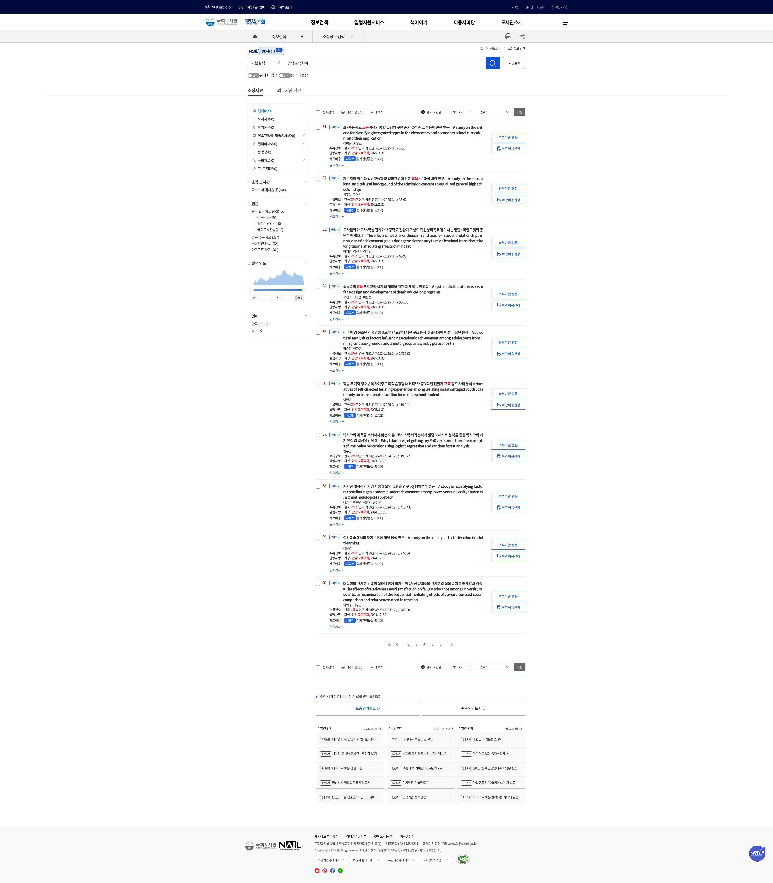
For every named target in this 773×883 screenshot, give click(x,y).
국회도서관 (221, 21)
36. (324, 383)
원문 (255, 203)
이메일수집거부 (356, 836)
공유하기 (522, 36)
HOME (255, 36)
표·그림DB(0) (267, 168)
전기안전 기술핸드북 (410, 782)
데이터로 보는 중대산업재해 (485, 753)
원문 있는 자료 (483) (266, 211)
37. (324, 434)
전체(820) (265, 110)
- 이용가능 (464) (266, 217)
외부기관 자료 (289, 90)
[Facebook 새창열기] (333, 869)
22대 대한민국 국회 (221, 7)
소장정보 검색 (333, 36)
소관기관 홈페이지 (329, 860)
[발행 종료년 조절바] (304, 290)
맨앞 (389, 644)
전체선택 (328, 112)
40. (324, 583)
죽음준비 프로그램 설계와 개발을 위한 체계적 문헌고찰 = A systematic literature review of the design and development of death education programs (413, 291)
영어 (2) (257, 329)
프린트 (508, 36)
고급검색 (514, 62)
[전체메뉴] (565, 22)
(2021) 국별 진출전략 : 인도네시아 (348, 796)
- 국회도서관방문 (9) (269, 229)
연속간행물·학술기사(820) (276, 135)
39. (324, 537)
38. (324, 486)
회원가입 (528, 7)
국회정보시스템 (432, 860)
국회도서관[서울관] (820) (269, 189)
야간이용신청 (354, 112)
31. (324, 127)
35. (324, 332)
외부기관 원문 (508, 137)
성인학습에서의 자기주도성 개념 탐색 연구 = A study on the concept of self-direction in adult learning (413, 543)
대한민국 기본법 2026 (481, 739)
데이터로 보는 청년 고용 (341, 768)
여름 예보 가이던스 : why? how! (417, 768)
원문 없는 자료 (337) (265, 237)
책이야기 (418, 22)
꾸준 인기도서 (471, 708)
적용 (519, 112)
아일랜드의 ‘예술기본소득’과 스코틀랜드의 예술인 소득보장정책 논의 (491, 784)
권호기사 (336, 165)
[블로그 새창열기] (340, 869)
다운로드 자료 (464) (265, 249)
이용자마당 (464, 22)
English (541, 7)
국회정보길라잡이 (255, 7)
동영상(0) (264, 151)
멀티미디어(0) (267, 143)
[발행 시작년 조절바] (252, 290)
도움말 (378, 708)
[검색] (493, 63)
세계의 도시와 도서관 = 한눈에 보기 (349, 753)
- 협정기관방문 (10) (269, 223)
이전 (397, 644)
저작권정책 (407, 836)
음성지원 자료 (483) (265, 243)
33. (324, 229)
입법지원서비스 (369, 22)
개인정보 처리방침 (326, 836)
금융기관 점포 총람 (409, 796)
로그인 (515, 7)
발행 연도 (259, 263)
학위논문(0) (266, 127)
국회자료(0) (266, 160)
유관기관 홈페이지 (399, 860)
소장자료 (255, 90)
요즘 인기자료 (365, 708)
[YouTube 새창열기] (317, 869)
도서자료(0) (266, 118)
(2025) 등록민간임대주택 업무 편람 (489, 768)
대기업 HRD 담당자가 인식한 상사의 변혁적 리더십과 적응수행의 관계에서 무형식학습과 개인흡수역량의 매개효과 (350, 741)
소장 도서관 (261, 182)
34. (324, 286)
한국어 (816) (260, 323)
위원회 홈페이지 (362, 860)
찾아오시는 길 (383, 836)
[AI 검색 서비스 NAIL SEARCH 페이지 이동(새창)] (266, 51)
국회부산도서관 (559, 7)
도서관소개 (511, 22)
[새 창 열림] (463, 859)
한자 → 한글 (433, 112)
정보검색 (319, 22)
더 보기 (378, 112)
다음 (451, 644)
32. (324, 178)
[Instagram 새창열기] (325, 869)
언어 (255, 316)
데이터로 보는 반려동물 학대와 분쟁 (490, 796)
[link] (508, 148)
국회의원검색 (284, 7)
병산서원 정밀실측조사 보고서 (345, 782)
